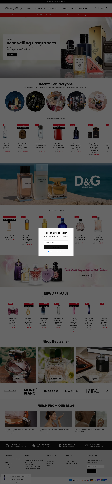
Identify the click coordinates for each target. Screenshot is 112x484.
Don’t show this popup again (57, 251)
